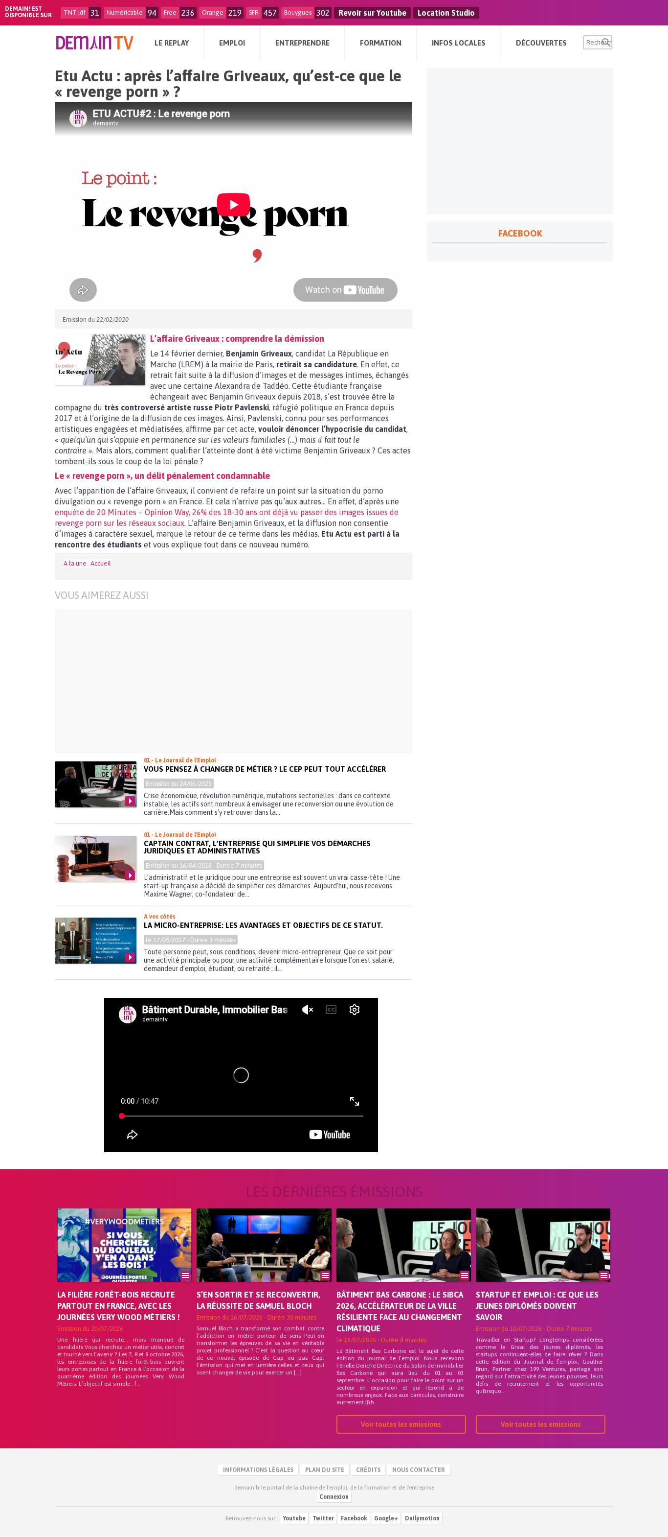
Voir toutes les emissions (401, 1424)
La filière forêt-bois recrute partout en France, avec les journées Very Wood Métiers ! (118, 1306)
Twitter (323, 1518)
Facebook (354, 1518)
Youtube (294, 1518)
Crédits (368, 1469)
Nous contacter (418, 1469)
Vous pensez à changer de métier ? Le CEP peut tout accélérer (265, 769)
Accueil (100, 563)
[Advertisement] (240, 681)
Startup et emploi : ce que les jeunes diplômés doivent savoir (537, 1306)
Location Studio (446, 12)
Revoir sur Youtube (372, 12)
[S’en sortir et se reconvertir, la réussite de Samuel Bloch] (264, 1258)
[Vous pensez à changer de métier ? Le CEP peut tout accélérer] (95, 784)
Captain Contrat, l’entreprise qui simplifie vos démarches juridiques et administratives (257, 847)
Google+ (386, 1518)
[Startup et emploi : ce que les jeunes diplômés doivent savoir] (543, 1258)
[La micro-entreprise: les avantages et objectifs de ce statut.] (95, 941)
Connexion (334, 1496)
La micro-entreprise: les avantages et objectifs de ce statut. (263, 925)
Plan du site (324, 1469)
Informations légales (258, 1469)
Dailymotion (422, 1518)
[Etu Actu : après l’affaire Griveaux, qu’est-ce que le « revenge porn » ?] (100, 359)
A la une (75, 563)
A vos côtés (160, 916)
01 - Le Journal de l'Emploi (180, 760)
